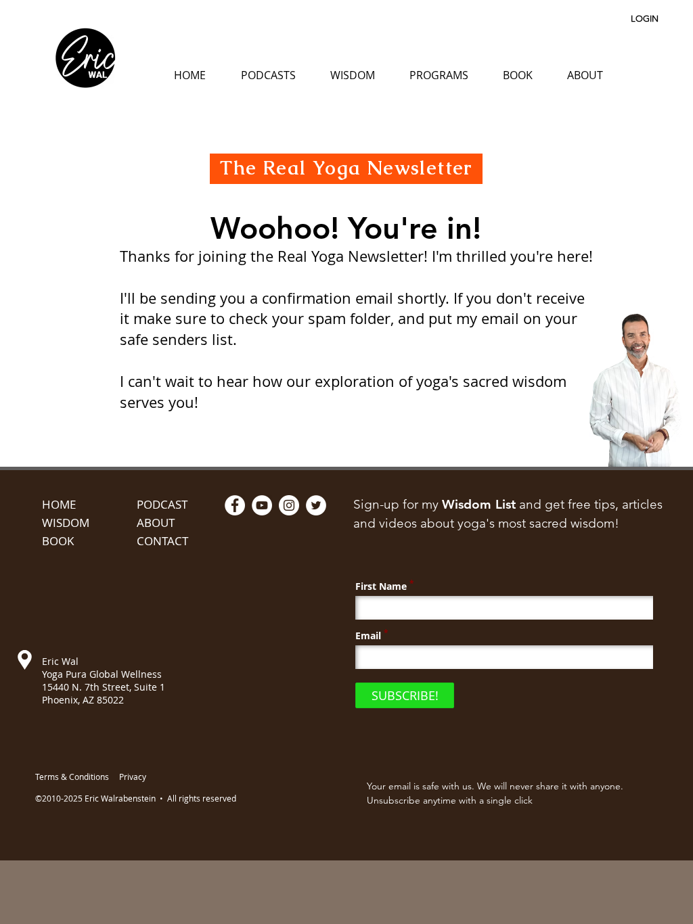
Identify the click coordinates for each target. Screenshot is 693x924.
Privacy (132, 776)
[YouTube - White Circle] (262, 505)
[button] (268, 75)
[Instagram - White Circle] (289, 505)
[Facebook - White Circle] (235, 505)
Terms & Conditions (72, 776)
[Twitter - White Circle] (316, 505)
